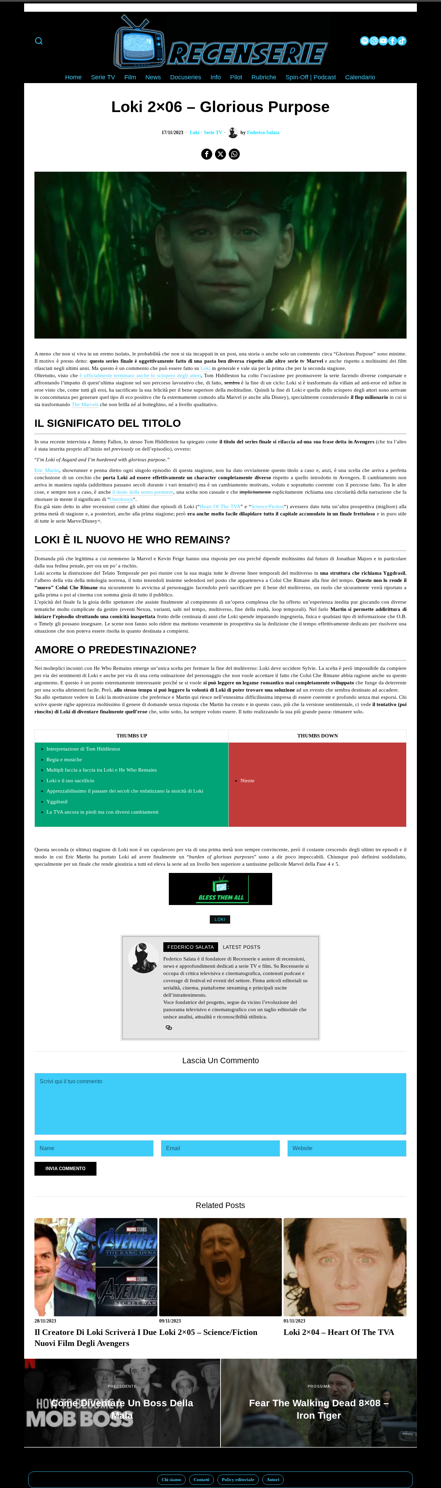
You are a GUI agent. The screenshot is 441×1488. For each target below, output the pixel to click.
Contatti (201, 1479)
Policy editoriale (238, 1479)
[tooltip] (364, 41)
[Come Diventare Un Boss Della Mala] (122, 1403)
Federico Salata (263, 132)
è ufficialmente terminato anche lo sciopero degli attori (140, 375)
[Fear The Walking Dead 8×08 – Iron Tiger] (319, 1403)
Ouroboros (121, 499)
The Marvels (85, 404)
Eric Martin (46, 470)
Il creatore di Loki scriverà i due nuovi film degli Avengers (95, 1337)
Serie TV (213, 132)
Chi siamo (171, 1479)
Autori (273, 1479)
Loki (194, 132)
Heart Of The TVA (220, 506)
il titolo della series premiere (142, 492)
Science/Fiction (267, 506)
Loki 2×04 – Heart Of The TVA (339, 1332)
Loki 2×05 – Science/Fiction (208, 1332)
